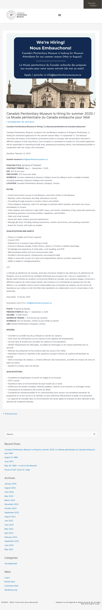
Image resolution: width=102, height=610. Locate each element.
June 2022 (9, 545)
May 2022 (9, 549)
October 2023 (10, 508)
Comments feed (11, 586)
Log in (7, 578)
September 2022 (12, 541)
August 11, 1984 (11, 457)
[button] (60, 15)
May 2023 (9, 529)
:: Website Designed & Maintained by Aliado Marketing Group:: (77, 603)
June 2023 (9, 525)
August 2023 (10, 517)
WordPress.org (11, 590)
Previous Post (10, 414)
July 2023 (9, 521)
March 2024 (10, 500)
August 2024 (10, 488)
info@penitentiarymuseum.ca (35, 159)
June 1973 (9, 461)
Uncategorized (14, 122)
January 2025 (10, 484)
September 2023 (12, 512)
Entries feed (10, 582)
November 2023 (11, 504)
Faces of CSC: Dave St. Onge (17, 470)
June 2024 (9, 492)
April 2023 (9, 533)
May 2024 (9, 496)
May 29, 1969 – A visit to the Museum (21, 466)
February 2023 (11, 537)
